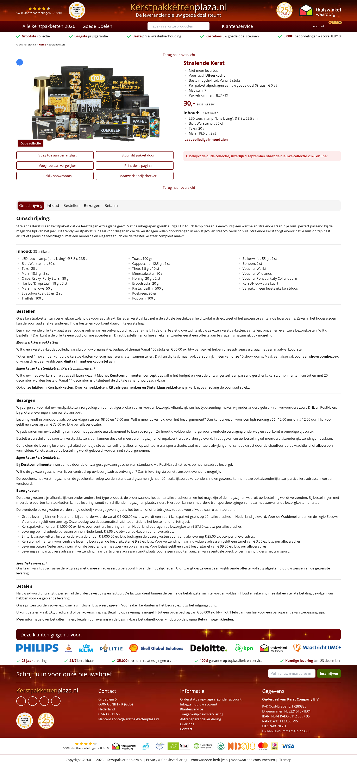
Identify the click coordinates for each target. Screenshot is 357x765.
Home (42, 44)
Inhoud (53, 205)
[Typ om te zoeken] (207, 26)
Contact (186, 729)
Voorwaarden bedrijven (209, 760)
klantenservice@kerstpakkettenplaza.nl (128, 719)
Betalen (111, 205)
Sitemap (284, 760)
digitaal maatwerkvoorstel (86, 361)
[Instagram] (56, 701)
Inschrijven (329, 673)
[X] (44, 701)
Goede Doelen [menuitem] (97, 26)
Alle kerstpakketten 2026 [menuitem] (49, 26)
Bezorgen (92, 205)
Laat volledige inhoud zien (206, 139)
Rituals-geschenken (125, 387)
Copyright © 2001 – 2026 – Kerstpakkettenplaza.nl (104, 760)
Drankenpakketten (91, 387)
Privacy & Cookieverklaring (166, 760)
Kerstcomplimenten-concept (133, 375)
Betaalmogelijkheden (215, 619)
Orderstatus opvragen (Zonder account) (211, 699)
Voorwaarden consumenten (253, 760)
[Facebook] (21, 701)
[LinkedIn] (32, 701)
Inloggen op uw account (198, 704)
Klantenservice (191, 709)
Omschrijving (30, 205)
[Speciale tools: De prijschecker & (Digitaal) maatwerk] (329, 26)
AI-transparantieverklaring (200, 719)
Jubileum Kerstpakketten (52, 387)
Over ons (187, 724)
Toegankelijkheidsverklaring (201, 714)
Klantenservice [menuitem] (237, 26)
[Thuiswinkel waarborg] (320, 10)
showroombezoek (324, 356)
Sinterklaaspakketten (165, 387)
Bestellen (71, 205)
